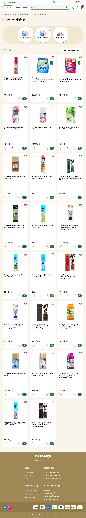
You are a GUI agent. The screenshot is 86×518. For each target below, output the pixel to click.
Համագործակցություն (52, 475)
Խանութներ (29, 472)
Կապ (26, 478)
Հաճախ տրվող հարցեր (52, 478)
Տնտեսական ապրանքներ (21, 14)
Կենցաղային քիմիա (39, 14)
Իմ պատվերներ (30, 490)
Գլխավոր (6, 14)
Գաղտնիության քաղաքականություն (51, 494)
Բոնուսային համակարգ (52, 472)
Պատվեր (47, 490)
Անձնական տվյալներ (33, 494)
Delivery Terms (55, 515)
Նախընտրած (30, 497)
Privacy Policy (30, 515)
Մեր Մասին (29, 475)
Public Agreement (43, 515)
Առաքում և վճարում (51, 499)
